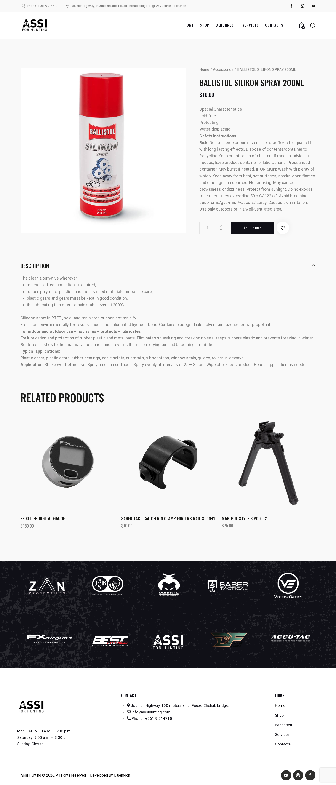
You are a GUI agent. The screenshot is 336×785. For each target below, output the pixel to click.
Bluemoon (122, 775)
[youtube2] (313, 6)
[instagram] (302, 6)
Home (204, 69)
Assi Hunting (31, 775)
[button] (283, 228)
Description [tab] (35, 266)
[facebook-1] (291, 6)
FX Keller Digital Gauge (43, 518)
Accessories (223, 69)
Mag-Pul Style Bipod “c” (244, 518)
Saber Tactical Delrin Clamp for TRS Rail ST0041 (168, 518)
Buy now (255, 227)
